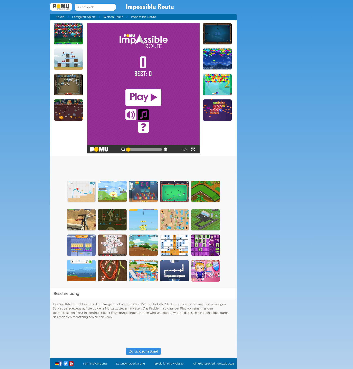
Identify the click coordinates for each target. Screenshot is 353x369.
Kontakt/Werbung (95, 363)
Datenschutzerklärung (130, 363)
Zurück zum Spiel (143, 351)
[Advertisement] (143, 167)
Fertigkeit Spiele (84, 17)
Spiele (60, 17)
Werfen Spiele (113, 17)
